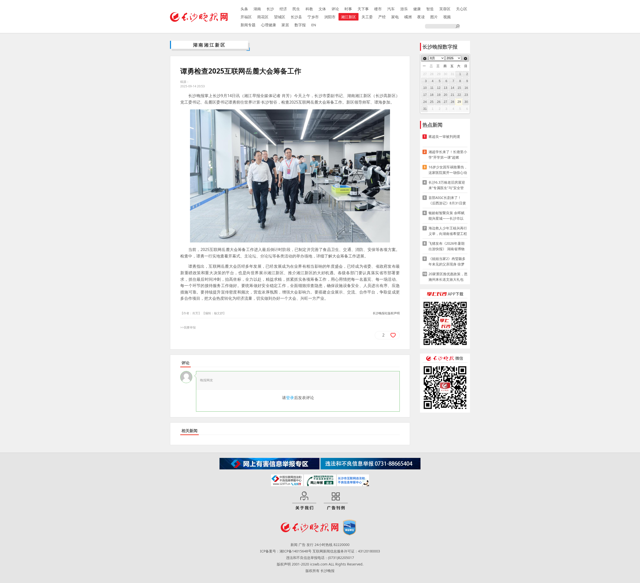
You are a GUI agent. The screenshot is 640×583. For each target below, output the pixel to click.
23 (466, 95)
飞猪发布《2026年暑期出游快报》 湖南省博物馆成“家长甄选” (446, 246)
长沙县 (296, 16)
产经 (382, 16)
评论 (335, 8)
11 (432, 88)
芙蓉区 (444, 8)
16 (466, 88)
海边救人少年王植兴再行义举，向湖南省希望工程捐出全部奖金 (447, 231)
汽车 (391, 8)
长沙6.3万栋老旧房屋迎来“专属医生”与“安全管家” (446, 185)
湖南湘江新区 (209, 45)
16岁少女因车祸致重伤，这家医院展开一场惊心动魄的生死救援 (448, 170)
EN (313, 24)
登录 (290, 397)
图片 (434, 16)
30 (466, 102)
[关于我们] (304, 501)
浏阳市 (330, 16)
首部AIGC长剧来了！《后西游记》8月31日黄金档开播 (447, 200)
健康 (417, 8)
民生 (296, 8)
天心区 (461, 8)
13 (445, 88)
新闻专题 (248, 24)
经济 (283, 8)
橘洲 (408, 16)
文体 (322, 8)
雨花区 (262, 16)
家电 (395, 16)
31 (425, 109)
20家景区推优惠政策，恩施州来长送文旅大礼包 (448, 276)
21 (452, 95)
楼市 (378, 8)
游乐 (404, 8)
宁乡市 (313, 16)
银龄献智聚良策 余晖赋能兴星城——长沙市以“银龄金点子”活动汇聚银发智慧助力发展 (447, 215)
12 (438, 88)
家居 (285, 24)
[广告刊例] (335, 501)
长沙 (270, 8)
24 (425, 102)
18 (432, 95)
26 (438, 102)
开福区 (246, 16)
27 (445, 102)
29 (459, 102)
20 (445, 95)
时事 (348, 8)
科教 (309, 8)
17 (425, 95)
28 (452, 102)
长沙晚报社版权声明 (386, 313)
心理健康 (268, 24)
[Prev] (425, 59)
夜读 (421, 16)
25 (432, 102)
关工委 (367, 16)
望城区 (279, 16)
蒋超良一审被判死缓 (444, 136)
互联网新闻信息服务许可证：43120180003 (346, 551)
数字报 (300, 24)
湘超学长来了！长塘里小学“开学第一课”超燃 (447, 154)
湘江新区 (348, 16)
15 (459, 88)
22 (459, 95)
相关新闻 (190, 430)
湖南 (257, 8)
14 (452, 88)
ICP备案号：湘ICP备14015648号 (286, 551)
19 (438, 95)
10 (425, 88)
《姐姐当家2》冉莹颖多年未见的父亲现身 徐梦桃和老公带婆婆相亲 (447, 261)
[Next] (465, 59)
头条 (244, 8)
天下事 (363, 8)
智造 (430, 8)
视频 (447, 16)
